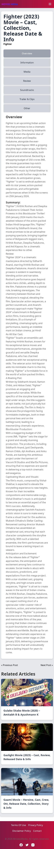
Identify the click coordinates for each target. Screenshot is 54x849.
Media (27, 71)
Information (27, 62)
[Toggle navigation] (50, 4)
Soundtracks (27, 90)
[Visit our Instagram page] (33, 845)
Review (27, 80)
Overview (27, 53)
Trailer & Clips (27, 99)
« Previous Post (9, 665)
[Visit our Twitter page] (27, 845)
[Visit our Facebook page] (21, 845)
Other (27, 108)
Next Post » (47, 665)
